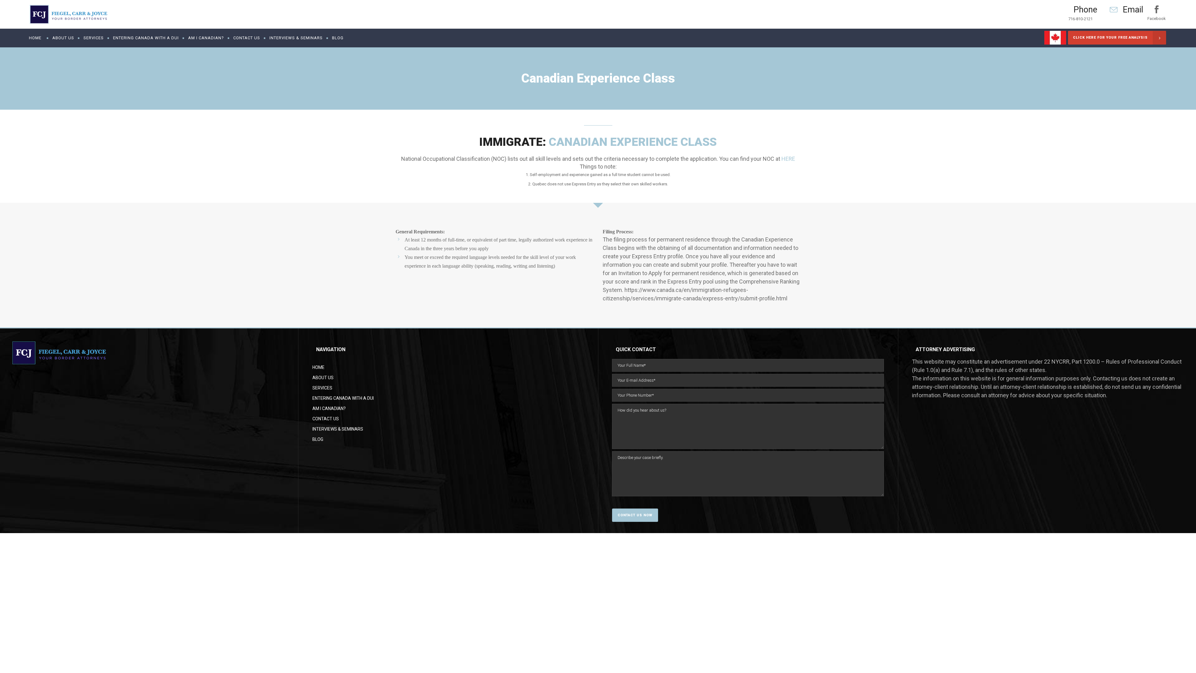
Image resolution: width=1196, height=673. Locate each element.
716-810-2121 (1080, 19)
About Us (323, 377)
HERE (788, 158)
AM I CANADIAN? (329, 408)
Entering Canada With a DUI (343, 398)
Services (322, 387)
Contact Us (325, 418)
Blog (317, 439)
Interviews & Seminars (337, 429)
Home (318, 367)
